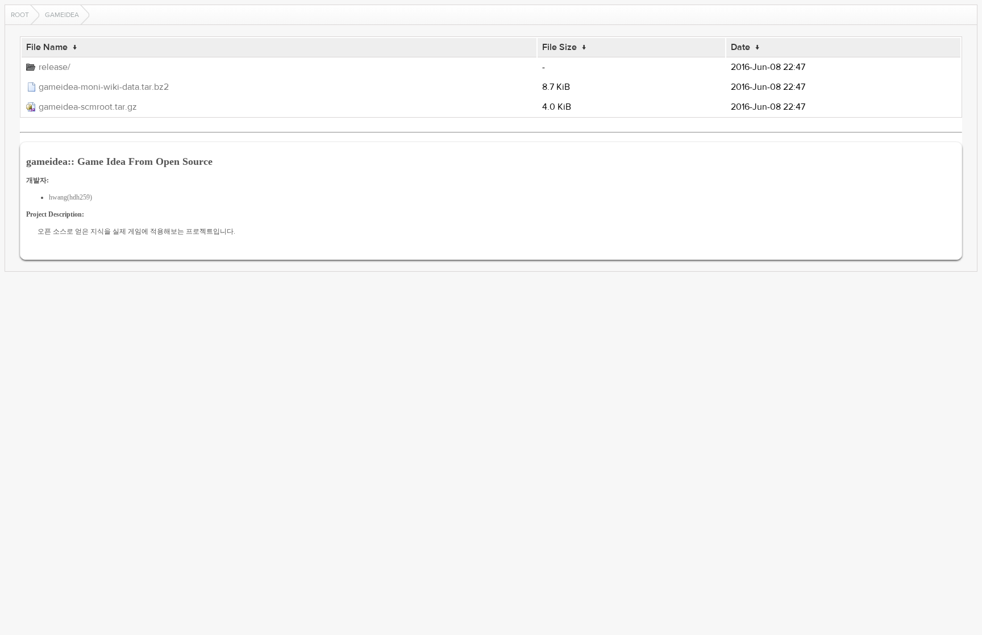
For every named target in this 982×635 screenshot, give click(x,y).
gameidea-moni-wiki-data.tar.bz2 (104, 87)
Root (20, 14)
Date (740, 47)
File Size (559, 47)
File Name (47, 47)
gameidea (62, 14)
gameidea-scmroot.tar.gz (88, 107)
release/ (54, 67)
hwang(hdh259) (70, 197)
